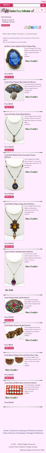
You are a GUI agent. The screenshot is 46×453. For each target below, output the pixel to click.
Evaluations (21, 433)
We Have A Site (38, 450)
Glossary (23, 431)
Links (5, 433)
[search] (43, 5)
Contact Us (14, 431)
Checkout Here (6, 25)
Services (11, 433)
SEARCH (6, 5)
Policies (31, 431)
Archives (39, 431)
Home (5, 431)
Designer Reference (35, 433)
